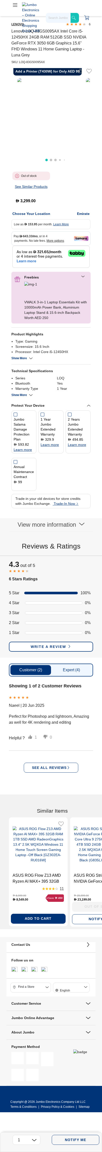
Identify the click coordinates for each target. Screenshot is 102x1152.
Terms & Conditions (23, 1107)
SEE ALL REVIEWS (49, 768)
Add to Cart (38, 918)
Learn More (61, 224)
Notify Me (75, 1140)
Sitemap (84, 1107)
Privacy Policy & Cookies (57, 1107)
